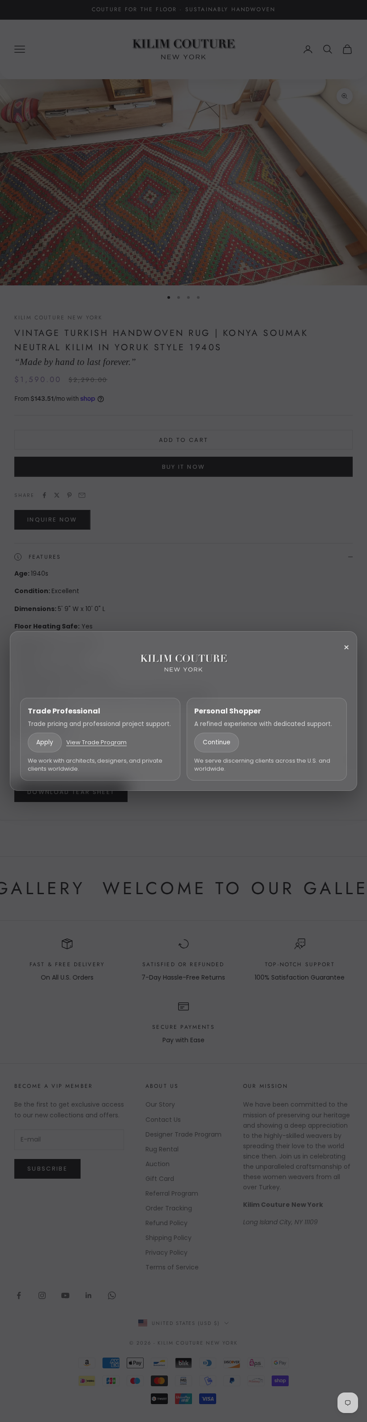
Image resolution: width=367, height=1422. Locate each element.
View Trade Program (96, 742)
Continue (216, 742)
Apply (44, 742)
